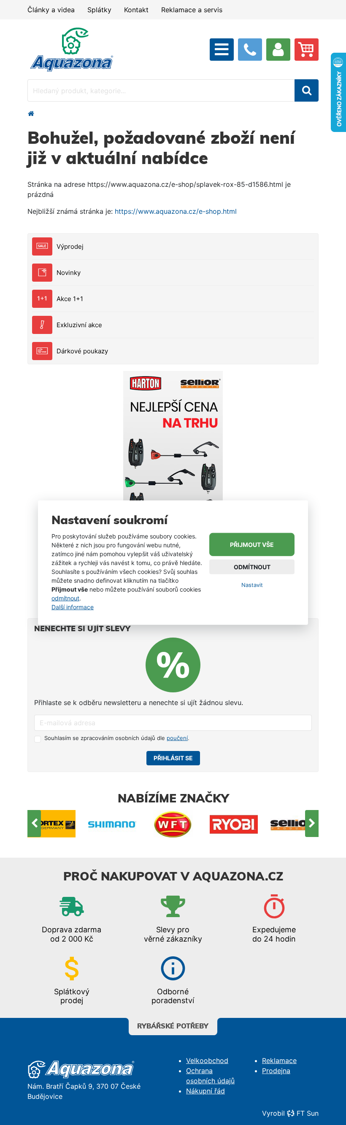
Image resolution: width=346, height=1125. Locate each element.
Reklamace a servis (191, 9)
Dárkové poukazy (82, 351)
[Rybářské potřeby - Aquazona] (30, 113)
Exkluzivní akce (79, 325)
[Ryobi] (234, 823)
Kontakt (136, 9)
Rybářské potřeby (172, 1026)
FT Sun (308, 1113)
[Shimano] (112, 823)
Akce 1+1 (70, 299)
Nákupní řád (205, 1091)
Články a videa (51, 9)
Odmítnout (252, 567)
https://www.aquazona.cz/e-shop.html (176, 211)
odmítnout (65, 597)
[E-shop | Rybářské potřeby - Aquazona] (72, 49)
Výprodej (70, 246)
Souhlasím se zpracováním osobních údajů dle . (116, 738)
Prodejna (276, 1070)
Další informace (72, 606)
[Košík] (307, 49)
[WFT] (173, 823)
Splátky (99, 9)
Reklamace (279, 1060)
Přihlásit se (173, 758)
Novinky (69, 273)
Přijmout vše (252, 544)
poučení (177, 738)
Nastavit (252, 584)
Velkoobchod (207, 1060)
